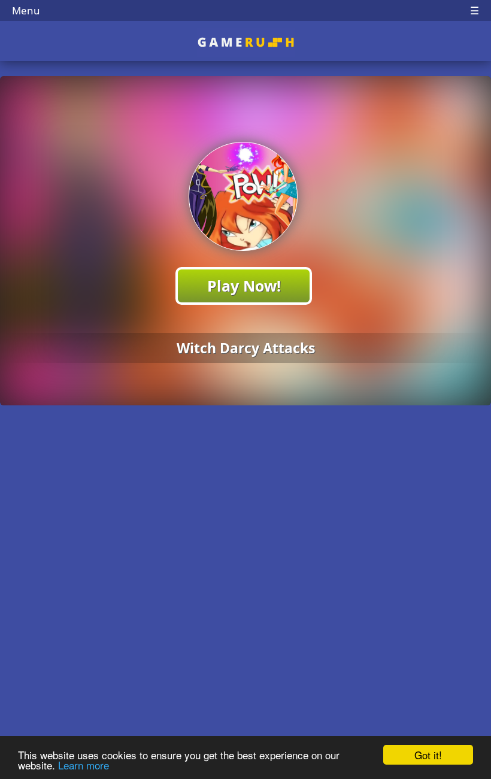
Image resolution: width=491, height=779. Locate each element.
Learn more (83, 764)
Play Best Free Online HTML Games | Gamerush (246, 42)
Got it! (428, 754)
